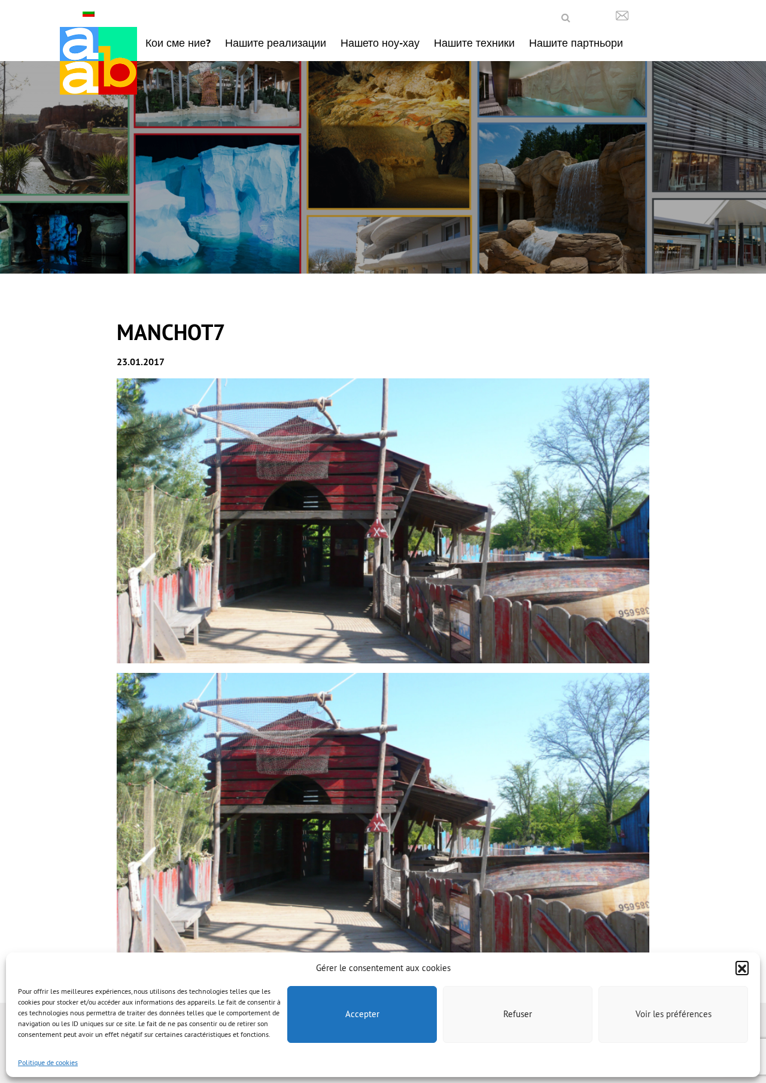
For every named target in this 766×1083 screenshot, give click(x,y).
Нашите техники (474, 43)
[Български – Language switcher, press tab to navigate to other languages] (90, 13)
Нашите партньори (576, 43)
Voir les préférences (674, 1014)
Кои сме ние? (178, 43)
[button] (742, 967)
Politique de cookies (48, 1062)
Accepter (362, 1014)
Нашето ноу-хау (380, 43)
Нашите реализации (275, 43)
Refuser (517, 1014)
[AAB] (98, 61)
